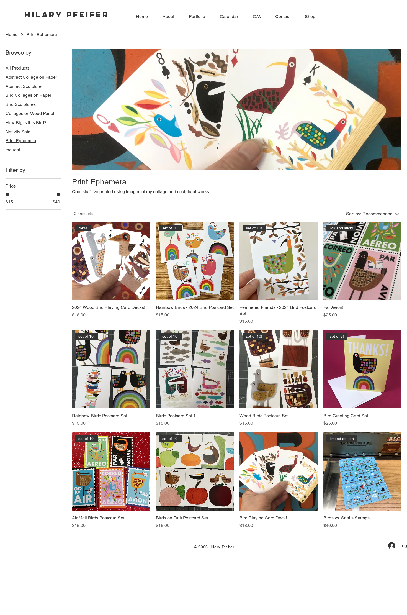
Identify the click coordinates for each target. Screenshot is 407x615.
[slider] (7, 194)
